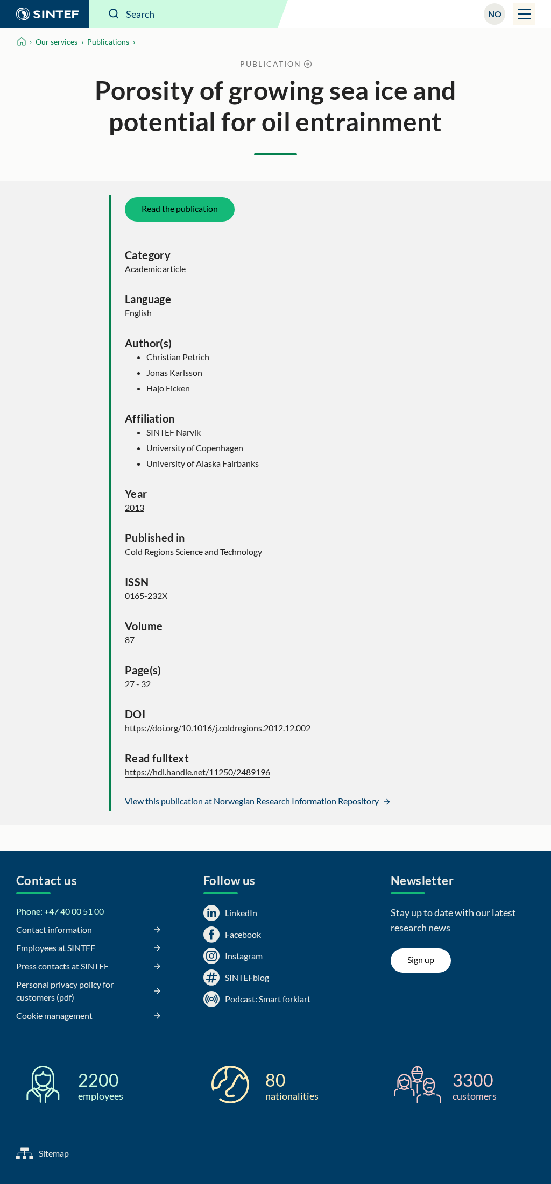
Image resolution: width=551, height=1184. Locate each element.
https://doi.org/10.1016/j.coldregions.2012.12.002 (217, 728)
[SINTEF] (44, 14)
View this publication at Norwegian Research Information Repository (252, 801)
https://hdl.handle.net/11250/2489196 (197, 772)
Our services (56, 41)
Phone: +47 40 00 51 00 (60, 911)
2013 (134, 507)
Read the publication (180, 208)
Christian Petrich (177, 357)
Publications (108, 41)
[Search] (114, 14)
